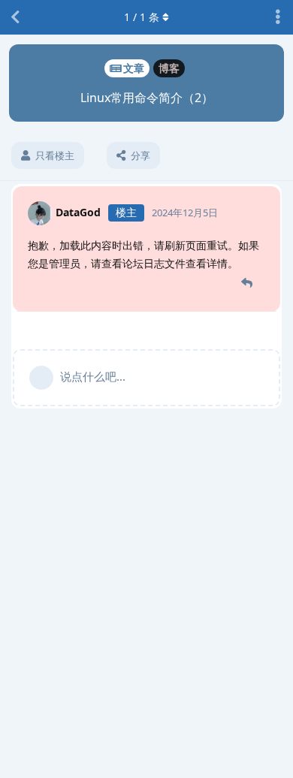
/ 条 (141, 17)
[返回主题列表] (15, 17)
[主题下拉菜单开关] (278, 17)
